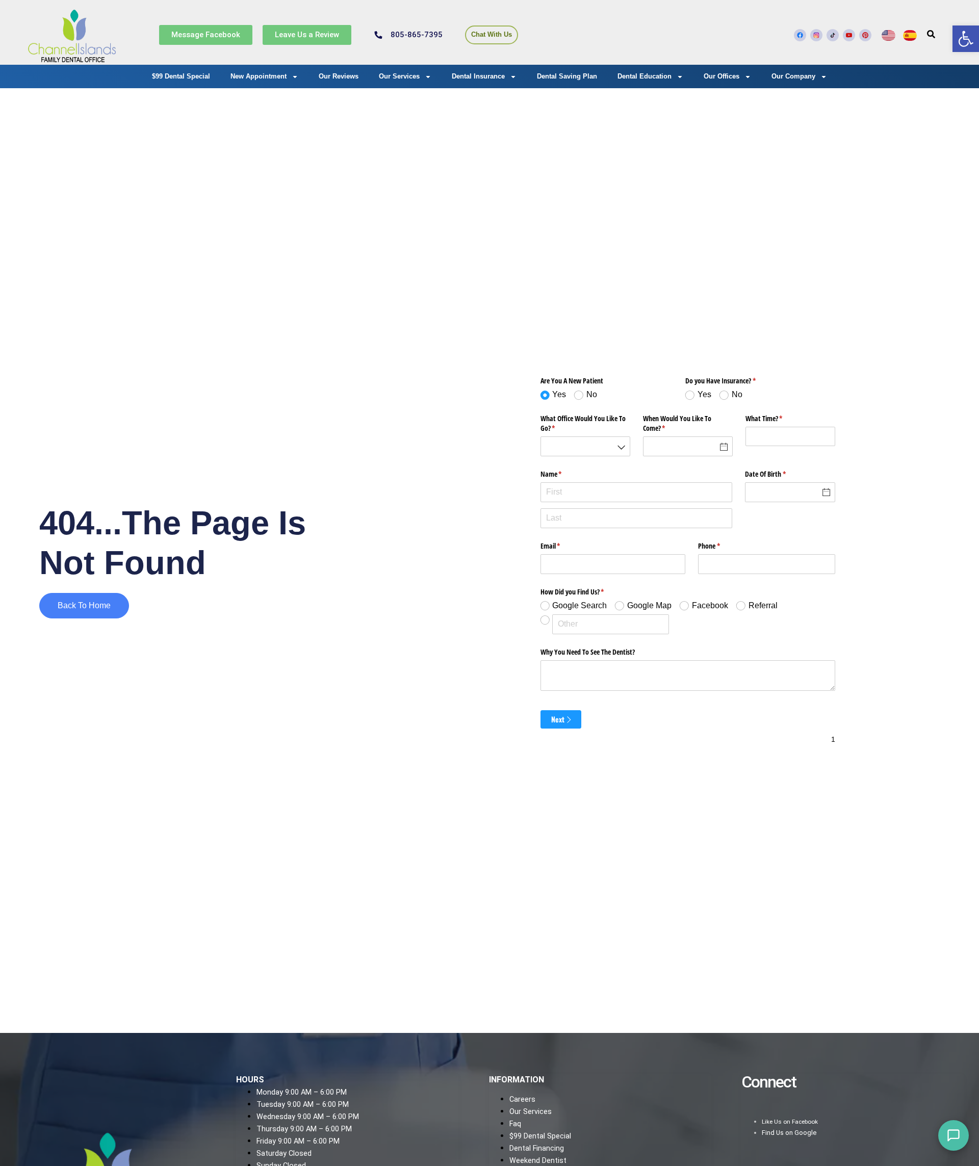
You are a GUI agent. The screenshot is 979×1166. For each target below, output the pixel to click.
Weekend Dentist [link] (537, 1160)
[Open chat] (953, 1135)
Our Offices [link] (721, 76)
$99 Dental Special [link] (181, 76)
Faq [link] (515, 1124)
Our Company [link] (793, 76)
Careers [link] (522, 1099)
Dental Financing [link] (536, 1148)
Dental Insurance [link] (478, 76)
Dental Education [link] (644, 76)
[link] (965, 38)
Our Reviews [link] (338, 76)
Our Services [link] (399, 76)
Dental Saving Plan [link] (567, 76)
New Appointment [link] (258, 76)
